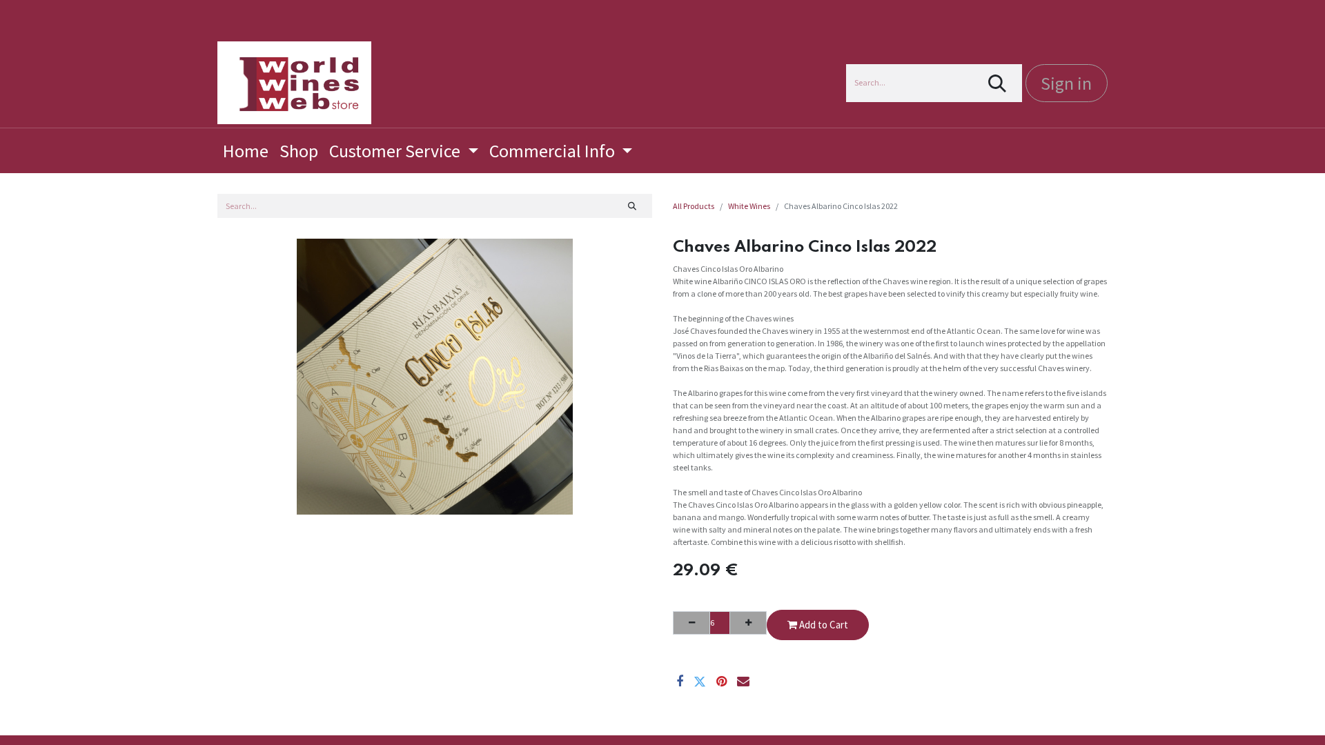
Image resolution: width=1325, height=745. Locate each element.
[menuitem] (245, 151)
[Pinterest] (721, 681)
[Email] (743, 681)
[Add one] (748, 623)
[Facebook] (679, 681)
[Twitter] (700, 681)
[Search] (997, 83)
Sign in (1066, 83)
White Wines (749, 206)
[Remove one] (691, 623)
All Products (693, 206)
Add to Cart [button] (822, 624)
